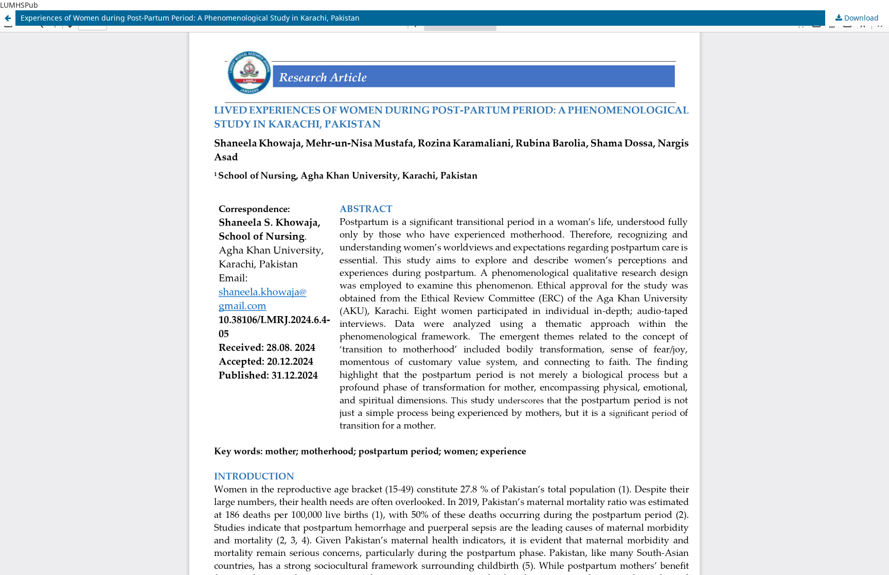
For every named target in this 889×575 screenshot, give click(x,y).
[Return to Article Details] (7, 18)
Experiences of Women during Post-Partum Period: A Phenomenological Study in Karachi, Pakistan (190, 18)
